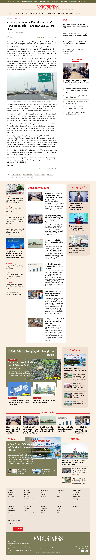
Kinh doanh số (28, 501)
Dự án (58, 494)
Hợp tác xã (27, 508)
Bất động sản (42, 13)
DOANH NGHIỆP (77, 490)
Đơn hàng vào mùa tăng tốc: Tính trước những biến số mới (54, 242)
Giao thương (76, 496)
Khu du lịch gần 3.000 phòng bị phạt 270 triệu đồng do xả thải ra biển (14, 266)
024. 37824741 (16, 520)
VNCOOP (75, 506)
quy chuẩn (22, 177)
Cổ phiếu (43, 494)
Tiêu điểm (18, 13)
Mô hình (26, 510)
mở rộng (14, 177)
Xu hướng (11, 508)
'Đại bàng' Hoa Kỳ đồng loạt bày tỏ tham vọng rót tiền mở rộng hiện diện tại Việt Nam (76, 90)
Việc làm (59, 510)
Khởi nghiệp (43, 508)
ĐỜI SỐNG (59, 506)
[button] (54, 470)
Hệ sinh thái (43, 513)
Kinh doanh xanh (29, 513)
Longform (48, 351)
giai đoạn (49, 174)
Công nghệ (61, 13)
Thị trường (76, 492)
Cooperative (69, 13)
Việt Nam (17, 19)
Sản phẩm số (11, 510)
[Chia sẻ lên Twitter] (50, 37)
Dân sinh (59, 508)
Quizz (50, 355)
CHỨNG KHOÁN (44, 490)
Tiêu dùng (76, 494)
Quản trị (75, 499)
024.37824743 (84, 548)
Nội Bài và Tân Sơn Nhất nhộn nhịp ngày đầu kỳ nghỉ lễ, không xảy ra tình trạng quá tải (75, 34)
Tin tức (59, 492)
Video (20, 351)
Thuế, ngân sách (29, 499)
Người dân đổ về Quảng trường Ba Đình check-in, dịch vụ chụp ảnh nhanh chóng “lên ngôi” (75, 26)
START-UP (43, 506)
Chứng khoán (33, 13)
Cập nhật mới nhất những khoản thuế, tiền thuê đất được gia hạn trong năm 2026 (18, 402)
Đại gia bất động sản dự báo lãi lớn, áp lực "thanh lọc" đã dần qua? (14, 276)
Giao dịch (43, 496)
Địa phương (17, 294)
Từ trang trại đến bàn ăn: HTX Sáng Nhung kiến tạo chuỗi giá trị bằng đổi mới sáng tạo (79, 376)
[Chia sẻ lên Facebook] (47, 37)
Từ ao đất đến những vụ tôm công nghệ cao (79, 402)
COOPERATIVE (28, 506)
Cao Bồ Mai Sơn (16, 174)
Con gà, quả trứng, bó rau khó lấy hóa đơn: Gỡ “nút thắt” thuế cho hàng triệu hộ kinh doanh (15, 231)
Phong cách (60, 513)
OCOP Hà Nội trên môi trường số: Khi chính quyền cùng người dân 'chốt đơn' (79, 386)
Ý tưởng (42, 510)
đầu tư (37, 174)
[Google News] (40, 37)
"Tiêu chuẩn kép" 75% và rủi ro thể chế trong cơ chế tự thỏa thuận (15, 286)
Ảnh (13, 351)
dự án (43, 174)
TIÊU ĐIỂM (10, 490)
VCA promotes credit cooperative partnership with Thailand (77, 250)
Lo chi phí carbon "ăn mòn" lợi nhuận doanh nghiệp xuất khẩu (75, 113)
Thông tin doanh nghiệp (80, 501)
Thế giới (9, 294)
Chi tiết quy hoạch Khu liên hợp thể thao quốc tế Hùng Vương (21, 365)
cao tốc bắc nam (28, 174)
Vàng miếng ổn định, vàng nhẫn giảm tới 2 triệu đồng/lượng (13, 209)
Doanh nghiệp (52, 13)
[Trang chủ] (13, 13)
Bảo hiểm (26, 496)
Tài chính (24, 13)
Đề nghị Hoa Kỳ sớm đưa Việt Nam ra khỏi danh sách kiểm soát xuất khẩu (76, 83)
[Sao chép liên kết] (56, 37)
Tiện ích (59, 499)
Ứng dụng (11, 513)
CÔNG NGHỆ (11, 506)
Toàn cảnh (60, 496)
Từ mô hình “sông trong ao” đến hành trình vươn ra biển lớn (75, 50)
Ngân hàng (27, 492)
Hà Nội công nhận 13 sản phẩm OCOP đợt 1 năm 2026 (79, 395)
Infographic (33, 351)
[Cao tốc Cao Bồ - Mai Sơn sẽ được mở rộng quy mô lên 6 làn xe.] (32, 73)
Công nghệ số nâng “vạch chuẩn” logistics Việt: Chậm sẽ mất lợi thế (74, 107)
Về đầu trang (18, 528)
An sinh (26, 515)
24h (41, 492)
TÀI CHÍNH (26, 490)
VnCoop (75, 350)
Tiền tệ (26, 494)
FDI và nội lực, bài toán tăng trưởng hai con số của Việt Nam (76, 102)
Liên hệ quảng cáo (13, 523)
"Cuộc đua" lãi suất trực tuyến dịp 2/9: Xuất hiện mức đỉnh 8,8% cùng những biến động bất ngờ (15, 220)
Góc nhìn (43, 499)
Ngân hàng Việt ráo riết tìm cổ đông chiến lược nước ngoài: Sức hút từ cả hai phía (75, 42)
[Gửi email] (53, 37)
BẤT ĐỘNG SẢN (60, 490)
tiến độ (30, 177)
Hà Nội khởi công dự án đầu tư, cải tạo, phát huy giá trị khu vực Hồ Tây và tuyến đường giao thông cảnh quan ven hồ (15, 255)
